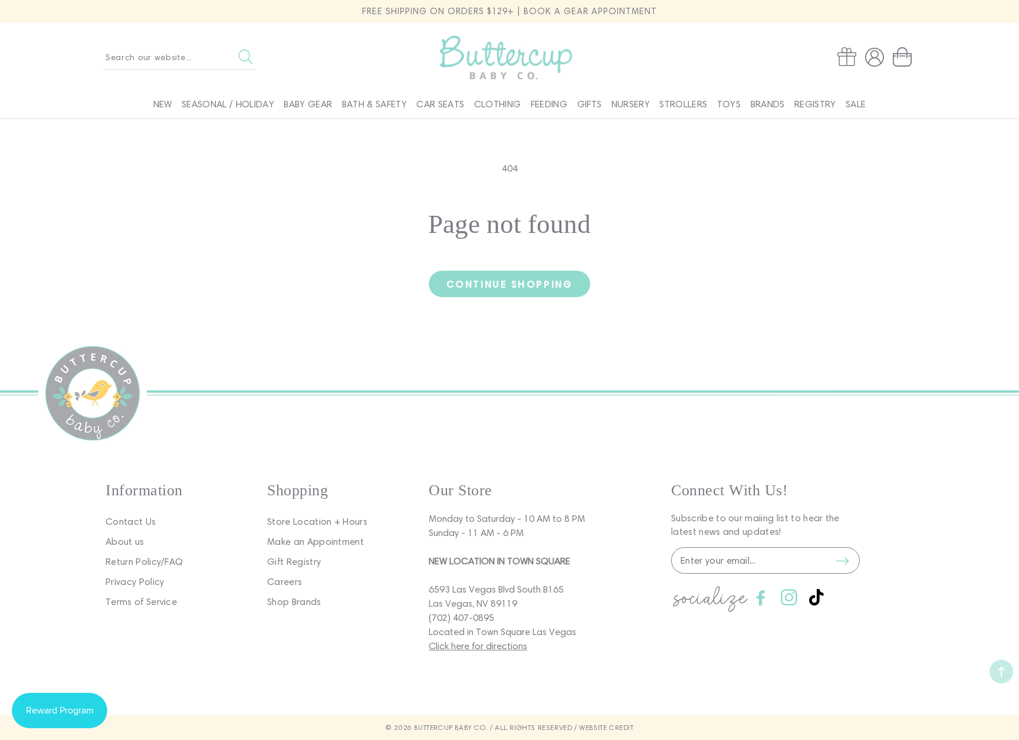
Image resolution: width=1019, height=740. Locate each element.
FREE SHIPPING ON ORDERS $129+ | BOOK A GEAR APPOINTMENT (509, 11)
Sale (856, 104)
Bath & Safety (374, 104)
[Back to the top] (1001, 671)
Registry (815, 104)
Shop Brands (294, 601)
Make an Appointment (315, 541)
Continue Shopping (509, 284)
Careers (284, 581)
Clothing (497, 104)
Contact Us (131, 521)
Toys (729, 104)
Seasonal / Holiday (228, 104)
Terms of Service (141, 601)
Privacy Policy (135, 581)
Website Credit (606, 727)
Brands (768, 104)
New (162, 104)
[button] (904, 57)
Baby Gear (308, 104)
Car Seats (440, 104)
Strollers (683, 104)
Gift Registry (294, 561)
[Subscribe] (842, 561)
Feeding (549, 104)
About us (125, 541)
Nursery (631, 104)
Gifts (589, 104)
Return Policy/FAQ (144, 561)
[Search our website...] (245, 57)
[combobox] (179, 57)
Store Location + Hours (317, 521)
